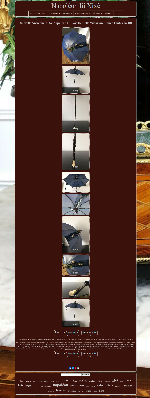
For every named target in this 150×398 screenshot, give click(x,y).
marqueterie (45, 386)
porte (95, 391)
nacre (35, 381)
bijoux (121, 381)
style (41, 381)
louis (22, 381)
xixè (115, 380)
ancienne (129, 385)
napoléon (60, 385)
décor (75, 381)
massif (46, 381)
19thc (87, 386)
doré (101, 390)
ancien (65, 380)
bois (20, 385)
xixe (128, 380)
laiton (88, 391)
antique (72, 391)
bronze (61, 390)
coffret (83, 380)
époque (81, 391)
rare (57, 381)
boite (100, 380)
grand (93, 386)
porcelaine (51, 391)
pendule (92, 381)
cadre (28, 381)
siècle (109, 385)
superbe (118, 386)
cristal (52, 381)
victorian (107, 381)
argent (28, 385)
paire (100, 385)
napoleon (77, 385)
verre (36, 386)
